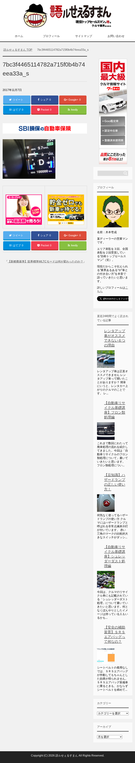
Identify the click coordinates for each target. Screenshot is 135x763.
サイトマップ (83, 36)
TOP (17, 49)
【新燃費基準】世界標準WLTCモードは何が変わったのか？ (45, 261)
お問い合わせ (116, 36)
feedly (74, 109)
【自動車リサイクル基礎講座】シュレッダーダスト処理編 (114, 556)
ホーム (19, 36)
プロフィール (51, 36)
